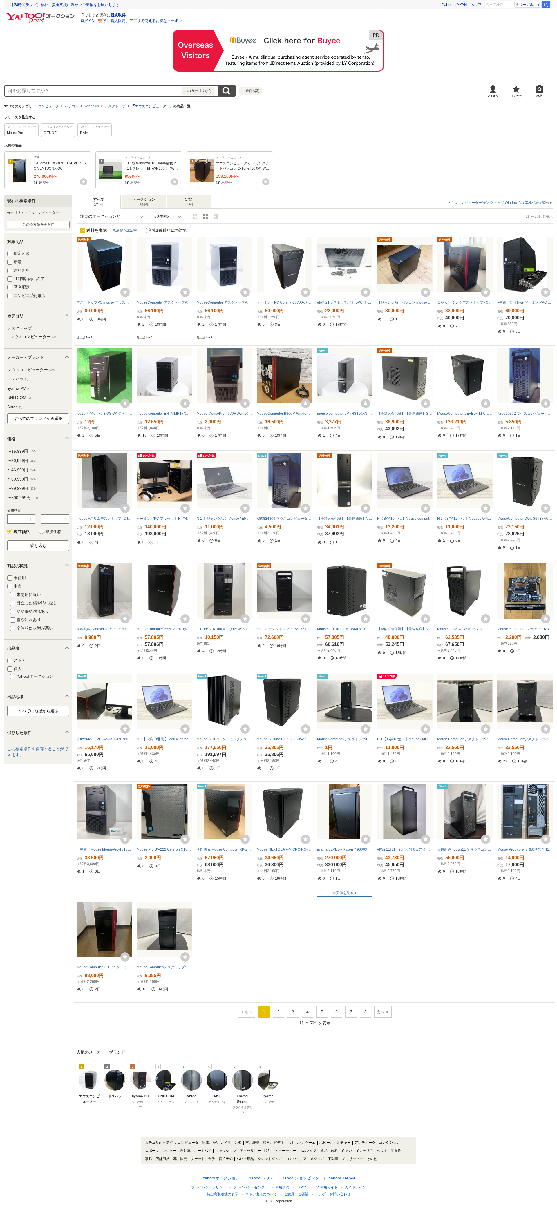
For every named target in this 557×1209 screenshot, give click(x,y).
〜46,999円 (21, 469)
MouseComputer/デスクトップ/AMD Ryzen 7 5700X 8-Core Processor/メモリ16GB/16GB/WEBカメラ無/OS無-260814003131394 (525, 739)
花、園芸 (180, 1159)
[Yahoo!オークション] (40, 14)
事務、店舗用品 (157, 1159)
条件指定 (250, 91)
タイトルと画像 (195, 216)
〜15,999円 (21, 451)
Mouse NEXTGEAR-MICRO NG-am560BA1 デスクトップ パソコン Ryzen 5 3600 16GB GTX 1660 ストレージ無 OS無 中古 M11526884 (284, 849)
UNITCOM (19, 397)
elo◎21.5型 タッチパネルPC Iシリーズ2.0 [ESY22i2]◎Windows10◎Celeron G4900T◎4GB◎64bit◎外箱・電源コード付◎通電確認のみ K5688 (344, 302)
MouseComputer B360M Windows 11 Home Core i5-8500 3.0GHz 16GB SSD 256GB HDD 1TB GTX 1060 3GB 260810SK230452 (284, 414)
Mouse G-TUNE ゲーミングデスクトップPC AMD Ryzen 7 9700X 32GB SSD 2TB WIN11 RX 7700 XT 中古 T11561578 (224, 739)
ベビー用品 (245, 1159)
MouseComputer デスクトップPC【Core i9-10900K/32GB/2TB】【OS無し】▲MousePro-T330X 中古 (164, 302)
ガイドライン (355, 1187)
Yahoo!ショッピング (300, 1178)
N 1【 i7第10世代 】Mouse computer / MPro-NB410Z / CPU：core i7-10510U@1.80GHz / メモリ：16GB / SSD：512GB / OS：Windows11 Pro (164, 739)
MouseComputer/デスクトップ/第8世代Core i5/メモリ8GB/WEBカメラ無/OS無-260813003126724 (164, 967)
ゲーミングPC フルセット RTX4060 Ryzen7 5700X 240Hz (164, 518)
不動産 (333, 1159)
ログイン (87, 21)
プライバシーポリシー (208, 1187)
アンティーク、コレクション (377, 1143)
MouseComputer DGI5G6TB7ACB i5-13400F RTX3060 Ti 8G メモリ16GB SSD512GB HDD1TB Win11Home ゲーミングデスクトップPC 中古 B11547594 (525, 518)
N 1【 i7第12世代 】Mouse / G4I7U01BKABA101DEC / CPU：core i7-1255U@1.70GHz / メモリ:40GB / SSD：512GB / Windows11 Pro (465, 518)
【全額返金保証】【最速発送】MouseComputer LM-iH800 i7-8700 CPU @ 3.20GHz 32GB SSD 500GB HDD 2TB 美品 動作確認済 (405, 629)
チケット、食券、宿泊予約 (212, 1159)
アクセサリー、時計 (255, 1151)
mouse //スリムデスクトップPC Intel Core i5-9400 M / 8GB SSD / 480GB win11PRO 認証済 (104, 518)
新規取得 (118, 15)
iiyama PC (18, 388)
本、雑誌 (252, 1143)
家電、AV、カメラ (216, 1143)
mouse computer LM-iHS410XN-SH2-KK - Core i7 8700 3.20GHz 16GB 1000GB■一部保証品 (344, 414)
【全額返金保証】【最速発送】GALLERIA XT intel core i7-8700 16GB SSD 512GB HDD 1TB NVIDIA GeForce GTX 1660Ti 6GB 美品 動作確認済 (405, 414)
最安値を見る (342, 893)
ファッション (225, 1151)
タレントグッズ (270, 1159)
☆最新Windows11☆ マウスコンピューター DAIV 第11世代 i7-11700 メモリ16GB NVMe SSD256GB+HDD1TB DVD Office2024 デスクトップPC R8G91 (465, 849)
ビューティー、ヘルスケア (296, 1151)
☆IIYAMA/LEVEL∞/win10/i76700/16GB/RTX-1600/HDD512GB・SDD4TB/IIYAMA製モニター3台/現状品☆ (104, 739)
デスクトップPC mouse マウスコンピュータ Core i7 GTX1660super (104, 302)
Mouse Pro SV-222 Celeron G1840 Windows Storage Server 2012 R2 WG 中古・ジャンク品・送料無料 (164, 849)
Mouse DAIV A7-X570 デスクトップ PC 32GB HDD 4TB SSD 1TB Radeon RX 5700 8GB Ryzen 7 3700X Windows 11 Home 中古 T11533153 (465, 629)
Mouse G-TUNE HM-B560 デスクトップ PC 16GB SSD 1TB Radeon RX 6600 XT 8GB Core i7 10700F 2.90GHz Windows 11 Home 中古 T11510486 (344, 629)
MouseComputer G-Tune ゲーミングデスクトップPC (104, 967)
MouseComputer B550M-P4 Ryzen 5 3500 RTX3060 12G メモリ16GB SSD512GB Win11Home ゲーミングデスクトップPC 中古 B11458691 (164, 629)
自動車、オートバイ (195, 1151)
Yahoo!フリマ (261, 1178)
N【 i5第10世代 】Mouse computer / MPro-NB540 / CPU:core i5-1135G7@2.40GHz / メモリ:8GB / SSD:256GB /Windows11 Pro (405, 518)
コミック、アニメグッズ (305, 1159)
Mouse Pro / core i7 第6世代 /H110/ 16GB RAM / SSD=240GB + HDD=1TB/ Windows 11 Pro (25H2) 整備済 (525, 849)
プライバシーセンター (250, 1187)
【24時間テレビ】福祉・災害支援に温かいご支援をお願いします (65, 5)
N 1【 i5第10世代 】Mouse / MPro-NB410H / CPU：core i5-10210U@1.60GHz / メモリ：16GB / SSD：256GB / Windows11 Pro (405, 739)
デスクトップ (115, 106)
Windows (91, 106)
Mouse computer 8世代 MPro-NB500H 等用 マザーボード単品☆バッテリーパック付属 (525, 629)
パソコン (72, 106)
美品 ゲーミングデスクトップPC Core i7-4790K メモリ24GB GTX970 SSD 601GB (465, 302)
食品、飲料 (329, 1151)
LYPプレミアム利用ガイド (317, 1187)
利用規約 (282, 1187)
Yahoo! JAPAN (454, 4)
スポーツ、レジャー (160, 1151)
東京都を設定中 (125, 230)
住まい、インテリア (357, 1151)
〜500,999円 (22, 497)
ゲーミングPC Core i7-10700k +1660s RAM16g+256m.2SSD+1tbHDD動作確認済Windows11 (284, 302)
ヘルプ (476, 4)
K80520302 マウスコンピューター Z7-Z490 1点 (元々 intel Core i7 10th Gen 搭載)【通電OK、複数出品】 (525, 414)
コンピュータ (48, 106)
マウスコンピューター (152, 106)
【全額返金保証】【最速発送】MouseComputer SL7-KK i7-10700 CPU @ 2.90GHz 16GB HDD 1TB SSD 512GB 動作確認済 (344, 518)
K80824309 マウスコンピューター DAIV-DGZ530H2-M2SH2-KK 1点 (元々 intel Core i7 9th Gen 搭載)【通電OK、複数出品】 (284, 518)
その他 (372, 1159)
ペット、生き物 (389, 1151)
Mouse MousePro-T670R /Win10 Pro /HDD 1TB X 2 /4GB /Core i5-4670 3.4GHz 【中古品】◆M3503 (224, 414)
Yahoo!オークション (221, 1178)
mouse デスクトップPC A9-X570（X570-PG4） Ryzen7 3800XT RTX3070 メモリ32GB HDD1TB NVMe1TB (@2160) (284, 629)
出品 (539, 95)
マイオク (493, 95)
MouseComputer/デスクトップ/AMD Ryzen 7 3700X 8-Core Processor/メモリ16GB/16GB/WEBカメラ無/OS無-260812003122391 (465, 739)
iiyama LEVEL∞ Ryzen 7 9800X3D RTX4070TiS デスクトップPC (344, 849)
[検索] (546, 4)
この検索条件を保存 (38, 224)
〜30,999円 (21, 460)
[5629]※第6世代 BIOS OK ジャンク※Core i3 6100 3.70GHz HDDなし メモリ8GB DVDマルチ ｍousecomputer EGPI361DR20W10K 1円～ (104, 414)
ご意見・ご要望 (296, 1194)
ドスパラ (17, 379)
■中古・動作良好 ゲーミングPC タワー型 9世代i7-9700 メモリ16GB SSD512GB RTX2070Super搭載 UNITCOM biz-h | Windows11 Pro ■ (525, 302)
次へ (381, 1011)
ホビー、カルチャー (335, 1143)
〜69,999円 (21, 479)
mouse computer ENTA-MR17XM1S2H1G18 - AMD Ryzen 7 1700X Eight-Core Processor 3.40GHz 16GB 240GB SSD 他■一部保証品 (164, 414)
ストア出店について (261, 1194)
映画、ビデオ (273, 1143)
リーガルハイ (529, 5)
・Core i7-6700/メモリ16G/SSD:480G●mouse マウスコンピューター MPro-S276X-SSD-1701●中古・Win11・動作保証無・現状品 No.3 (224, 629)
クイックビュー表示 (216, 216)
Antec (14, 407)
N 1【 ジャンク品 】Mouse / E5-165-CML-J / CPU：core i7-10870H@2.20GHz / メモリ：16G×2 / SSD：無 (224, 518)
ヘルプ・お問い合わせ (333, 1194)
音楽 (238, 1143)
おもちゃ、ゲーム (302, 1143)
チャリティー (352, 1159)
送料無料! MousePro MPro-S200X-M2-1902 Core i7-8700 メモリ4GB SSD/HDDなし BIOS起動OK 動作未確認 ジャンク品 (104, 629)
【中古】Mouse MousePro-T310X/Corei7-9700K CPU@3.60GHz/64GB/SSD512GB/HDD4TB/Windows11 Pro (104, 849)
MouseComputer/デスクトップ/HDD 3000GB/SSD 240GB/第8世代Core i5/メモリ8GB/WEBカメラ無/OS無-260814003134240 (344, 739)
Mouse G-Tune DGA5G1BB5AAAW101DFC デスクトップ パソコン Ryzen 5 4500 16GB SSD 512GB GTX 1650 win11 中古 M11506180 (284, 739)
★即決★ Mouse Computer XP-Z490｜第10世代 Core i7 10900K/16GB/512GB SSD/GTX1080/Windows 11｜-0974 (224, 849)
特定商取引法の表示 (222, 1194)
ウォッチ (516, 95)
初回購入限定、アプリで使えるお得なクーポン (142, 21)
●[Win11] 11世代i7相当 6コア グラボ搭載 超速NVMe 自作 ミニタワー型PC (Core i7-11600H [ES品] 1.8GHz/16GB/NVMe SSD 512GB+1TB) (405, 849)
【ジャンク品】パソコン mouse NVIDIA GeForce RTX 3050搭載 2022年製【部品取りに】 (405, 302)
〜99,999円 (21, 488)
